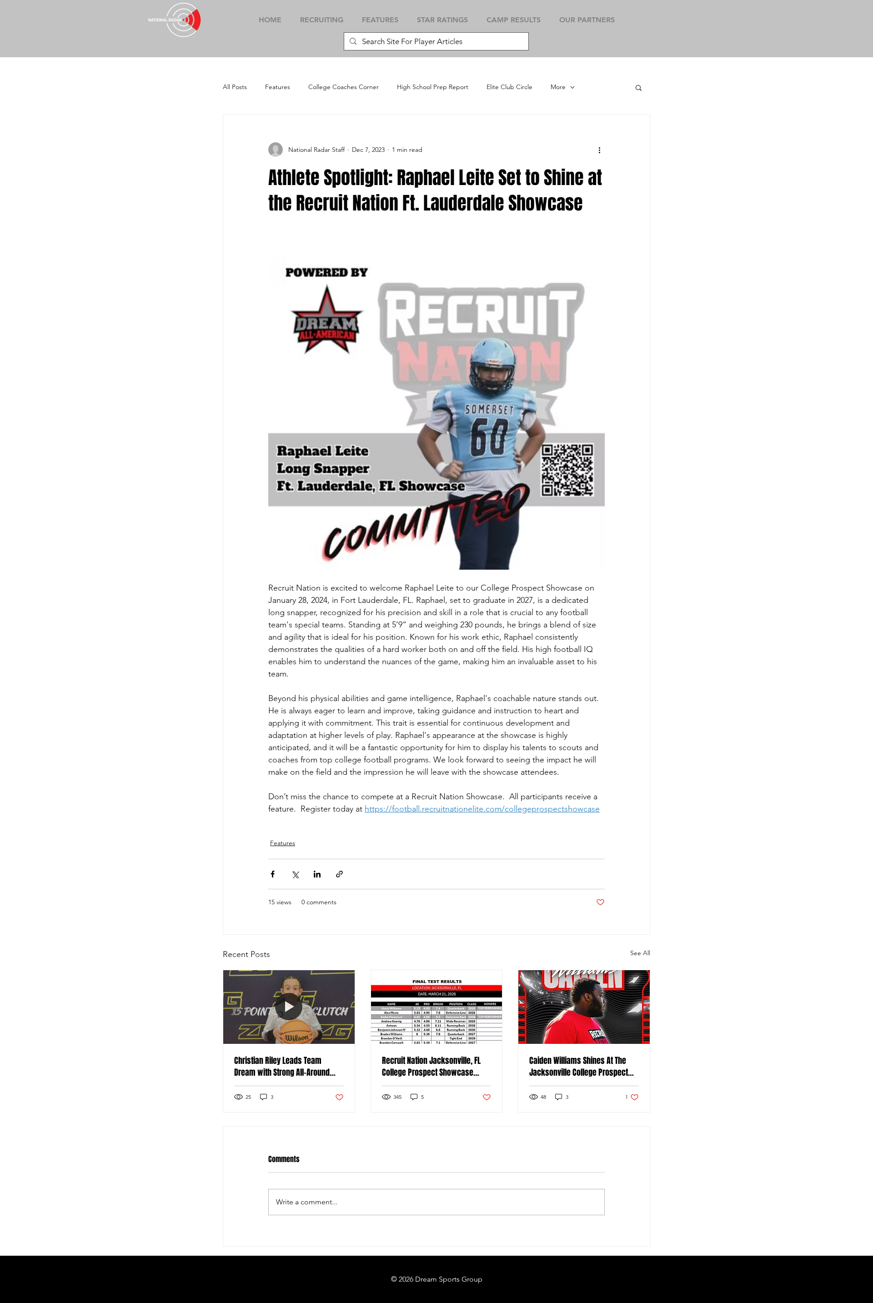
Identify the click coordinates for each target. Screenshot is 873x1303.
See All (640, 953)
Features (277, 87)
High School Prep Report (432, 87)
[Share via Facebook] (272, 874)
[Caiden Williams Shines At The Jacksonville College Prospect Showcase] (584, 1007)
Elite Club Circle (509, 87)
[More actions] (599, 149)
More (558, 87)
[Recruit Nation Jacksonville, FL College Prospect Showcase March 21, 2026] (436, 1007)
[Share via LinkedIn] (317, 874)
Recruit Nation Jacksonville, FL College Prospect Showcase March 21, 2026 (431, 1066)
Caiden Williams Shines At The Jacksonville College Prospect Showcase (578, 1066)
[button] (638, 87)
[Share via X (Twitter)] (295, 874)
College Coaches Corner (343, 87)
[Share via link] (339, 874)
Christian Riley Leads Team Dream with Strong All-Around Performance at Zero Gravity (282, 1066)
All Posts (235, 87)
